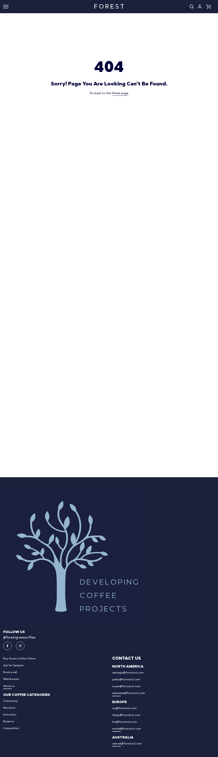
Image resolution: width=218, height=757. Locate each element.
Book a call (10, 672)
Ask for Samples (13, 665)
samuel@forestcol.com (127, 743)
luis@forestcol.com (124, 722)
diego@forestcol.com (126, 715)
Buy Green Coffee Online (19, 658)
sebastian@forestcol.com (128, 693)
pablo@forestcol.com (126, 679)
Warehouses (11, 679)
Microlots (9, 708)
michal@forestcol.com (126, 728)
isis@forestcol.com (124, 708)
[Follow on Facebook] (7, 646)
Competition (11, 728)
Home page (120, 93)
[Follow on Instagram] (20, 646)
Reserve (8, 721)
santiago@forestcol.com (128, 672)
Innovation (9, 714)
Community (10, 701)
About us (8, 686)
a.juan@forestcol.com (126, 686)
